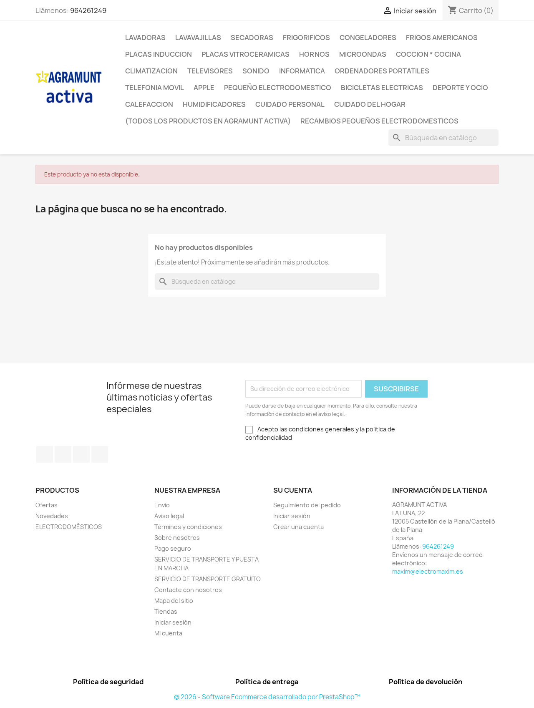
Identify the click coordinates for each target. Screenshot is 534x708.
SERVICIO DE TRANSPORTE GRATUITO (207, 579)
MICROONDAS (362, 54)
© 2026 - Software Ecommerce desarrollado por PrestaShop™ (267, 697)
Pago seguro (172, 548)
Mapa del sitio (173, 601)
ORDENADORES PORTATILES (382, 71)
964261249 (88, 10)
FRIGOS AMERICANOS (442, 37)
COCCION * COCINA (428, 54)
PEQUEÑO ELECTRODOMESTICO (277, 87)
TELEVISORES (210, 71)
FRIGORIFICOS (306, 37)
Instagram (99, 454)
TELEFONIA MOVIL (154, 87)
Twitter (63, 454)
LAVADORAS (145, 37)
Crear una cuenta (298, 527)
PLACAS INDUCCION (158, 54)
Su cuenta (292, 490)
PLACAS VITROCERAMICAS (246, 54)
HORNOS (314, 54)
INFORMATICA (302, 71)
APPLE (204, 87)
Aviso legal (169, 516)
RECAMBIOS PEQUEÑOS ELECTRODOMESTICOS (379, 121)
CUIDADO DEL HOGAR (370, 104)
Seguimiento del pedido (307, 505)
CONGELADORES (368, 37)
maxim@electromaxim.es (427, 571)
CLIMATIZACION (151, 71)
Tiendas (165, 611)
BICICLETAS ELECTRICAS (382, 87)
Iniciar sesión (172, 622)
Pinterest (81, 454)
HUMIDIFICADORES (214, 104)
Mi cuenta (168, 633)
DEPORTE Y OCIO (460, 87)
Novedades (51, 516)
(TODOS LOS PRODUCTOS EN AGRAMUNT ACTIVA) (208, 121)
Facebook (44, 454)
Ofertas (46, 505)
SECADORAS (252, 37)
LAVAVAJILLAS (198, 37)
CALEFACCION (149, 104)
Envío (162, 505)
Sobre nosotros (177, 538)
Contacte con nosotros (188, 590)
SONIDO (256, 71)
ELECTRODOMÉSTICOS (68, 527)
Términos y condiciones (188, 527)
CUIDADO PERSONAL (290, 104)
